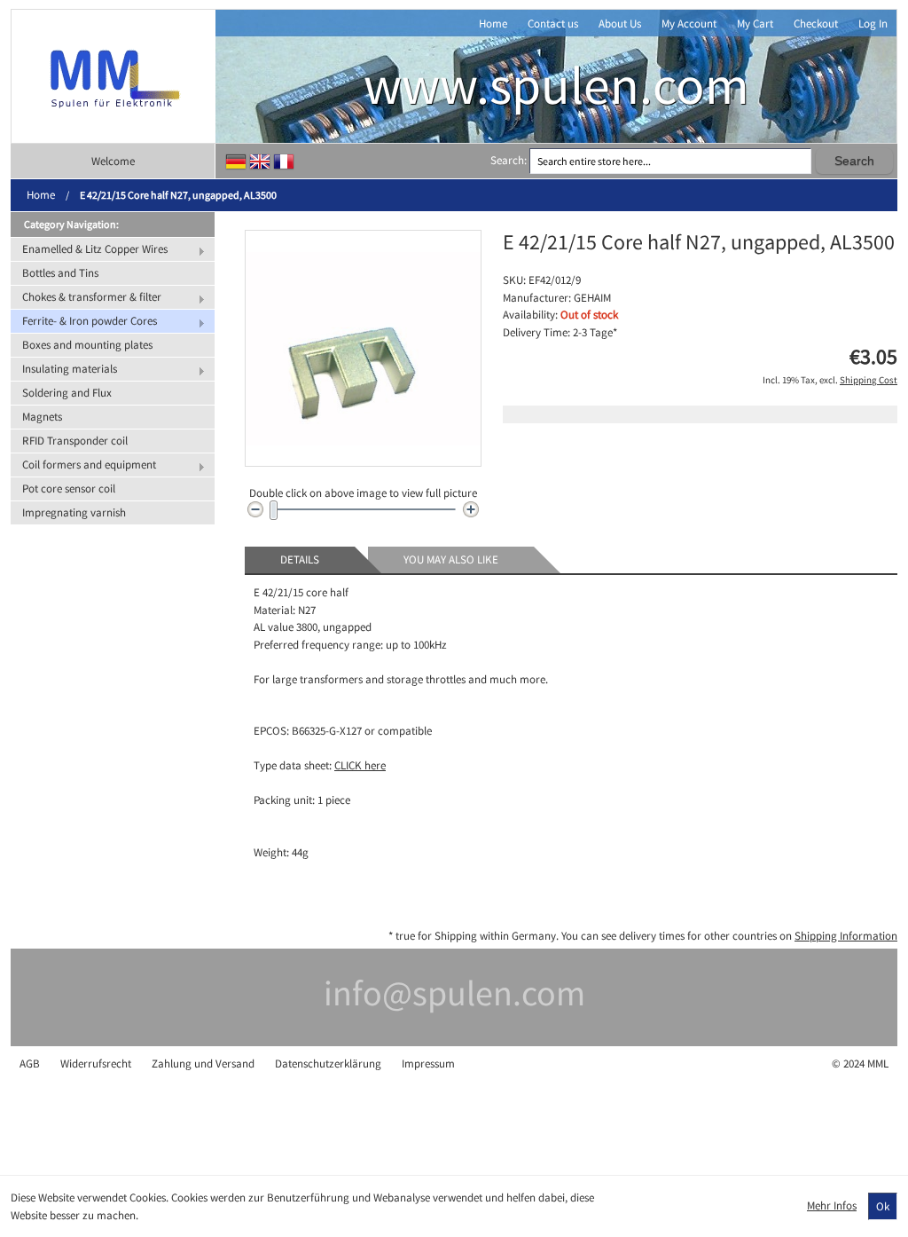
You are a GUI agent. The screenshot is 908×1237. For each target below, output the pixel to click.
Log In (873, 23)
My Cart (755, 23)
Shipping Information (845, 935)
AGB (30, 1063)
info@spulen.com (454, 993)
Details (299, 559)
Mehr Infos (832, 1205)
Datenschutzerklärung (328, 1063)
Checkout (816, 23)
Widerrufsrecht (95, 1063)
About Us (620, 23)
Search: (508, 160)
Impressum (428, 1063)
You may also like (450, 559)
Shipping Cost (868, 380)
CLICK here (360, 765)
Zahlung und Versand (203, 1063)
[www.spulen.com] (113, 76)
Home (493, 23)
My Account (688, 23)
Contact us (553, 23)
